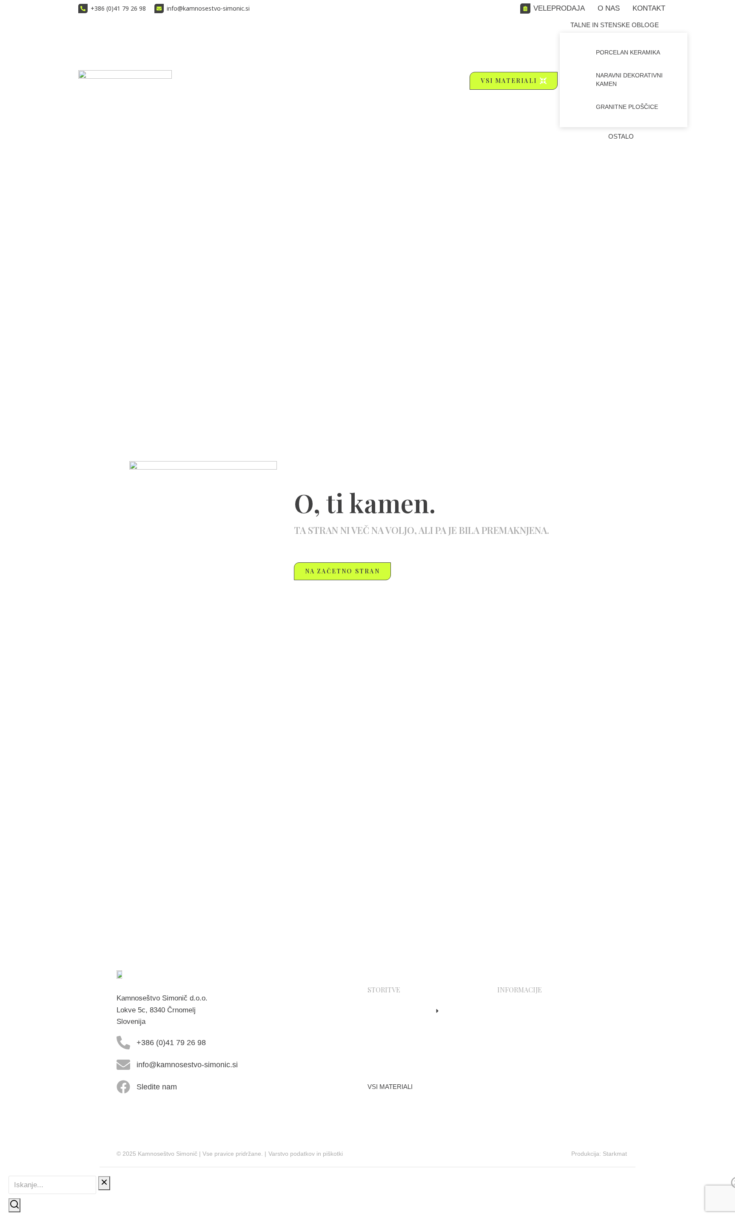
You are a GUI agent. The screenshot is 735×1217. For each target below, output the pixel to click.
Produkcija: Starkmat (599, 1153)
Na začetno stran (342, 571)
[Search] (14, 1205)
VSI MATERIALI (390, 1086)
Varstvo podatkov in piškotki (305, 1153)
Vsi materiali (509, 81)
